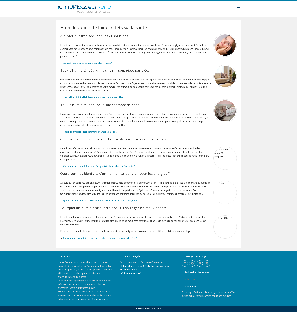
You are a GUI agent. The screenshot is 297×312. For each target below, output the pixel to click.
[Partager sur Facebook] (192, 263)
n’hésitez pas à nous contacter (93, 298)
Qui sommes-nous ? (131, 273)
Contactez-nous (129, 269)
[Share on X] (185, 263)
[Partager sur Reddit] (207, 263)
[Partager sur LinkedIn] (200, 263)
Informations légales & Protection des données (145, 265)
